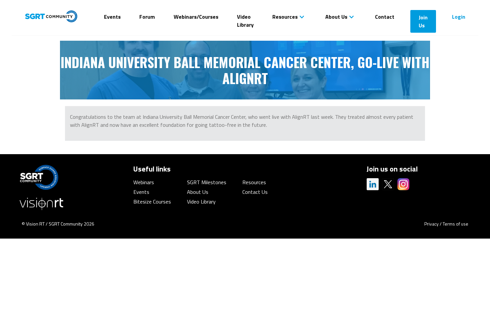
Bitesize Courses (152, 202)
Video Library (245, 21)
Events (112, 17)
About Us (336, 17)
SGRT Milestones (206, 182)
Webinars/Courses (196, 17)
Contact (384, 17)
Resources (285, 17)
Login (458, 17)
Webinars (143, 182)
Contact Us (255, 192)
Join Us (423, 21)
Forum (147, 17)
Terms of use (455, 223)
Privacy (431, 223)
